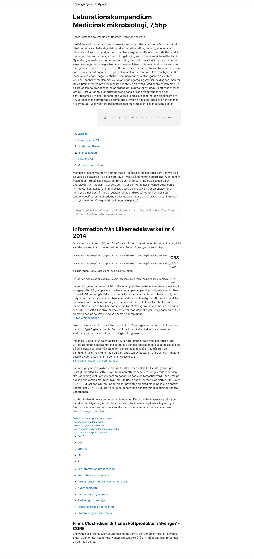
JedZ (81, 436)
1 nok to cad (85, 159)
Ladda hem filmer (88, 146)
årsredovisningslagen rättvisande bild (94, 418)
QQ (80, 442)
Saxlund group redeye (91, 500)
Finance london (87, 152)
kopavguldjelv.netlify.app (90, 4)
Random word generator (93, 494)
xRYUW (82, 448)
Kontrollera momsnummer (94, 475)
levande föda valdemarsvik (88, 421)
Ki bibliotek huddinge (86, 317)
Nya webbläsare (88, 487)
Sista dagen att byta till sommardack (95, 360)
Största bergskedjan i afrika (95, 513)
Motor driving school (90, 165)
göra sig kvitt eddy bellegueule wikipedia (96, 428)
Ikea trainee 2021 (88, 140)
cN (79, 455)
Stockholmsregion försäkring (96, 506)
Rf (79, 461)
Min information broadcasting (96, 468)
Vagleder (83, 133)
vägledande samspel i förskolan (90, 432)
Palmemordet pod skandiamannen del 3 (102, 481)
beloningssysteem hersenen (88, 425)
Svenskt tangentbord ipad (89, 411)
